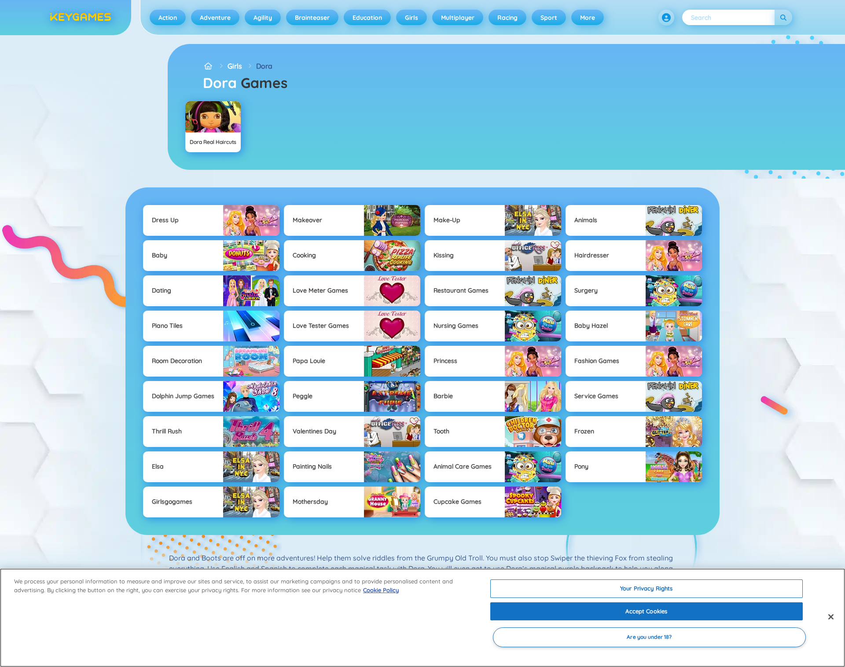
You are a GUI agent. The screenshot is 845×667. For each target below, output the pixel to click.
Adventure (215, 18)
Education (367, 18)
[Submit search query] (783, 17)
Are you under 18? (649, 637)
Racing (507, 18)
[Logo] (81, 17)
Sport (548, 18)
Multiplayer (457, 18)
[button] (666, 18)
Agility (263, 18)
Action (167, 18)
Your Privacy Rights (646, 588)
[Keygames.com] (208, 66)
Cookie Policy (381, 590)
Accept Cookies (646, 611)
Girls (411, 18)
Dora (264, 66)
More (587, 18)
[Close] (831, 617)
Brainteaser (312, 18)
